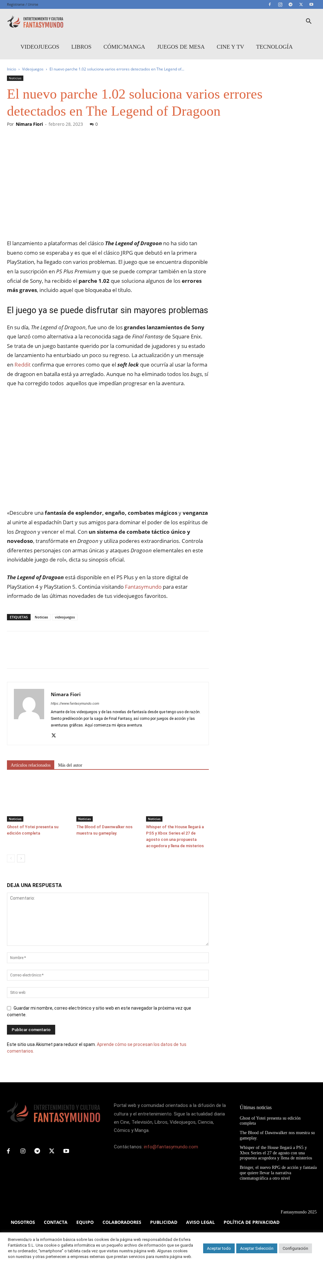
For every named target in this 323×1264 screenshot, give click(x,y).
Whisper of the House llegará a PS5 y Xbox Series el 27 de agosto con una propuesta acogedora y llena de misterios (276, 1153)
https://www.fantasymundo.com (75, 704)
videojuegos (65, 617)
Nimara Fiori (29, 124)
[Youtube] (311, 4)
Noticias (15, 78)
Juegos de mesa (181, 47)
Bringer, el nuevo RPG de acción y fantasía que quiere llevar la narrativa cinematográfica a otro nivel (278, 1173)
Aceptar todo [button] (219, 1248)
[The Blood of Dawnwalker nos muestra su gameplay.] (107, 800)
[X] (301, 4)
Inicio (11, 69)
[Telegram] (290, 4)
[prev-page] (11, 858)
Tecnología (274, 47)
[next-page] (21, 858)
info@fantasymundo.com (171, 1147)
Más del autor (70, 765)
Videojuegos (40, 47)
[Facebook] (269, 4)
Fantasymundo (143, 586)
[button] (308, 22)
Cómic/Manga (124, 47)
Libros (81, 47)
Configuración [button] (295, 1248)
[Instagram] (280, 4)
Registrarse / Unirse (22, 4)
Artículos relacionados (30, 765)
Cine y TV (230, 47)
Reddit (23, 364)
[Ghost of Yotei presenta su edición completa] (38, 800)
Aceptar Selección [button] (256, 1248)
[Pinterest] (42, 655)
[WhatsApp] (56, 655)
